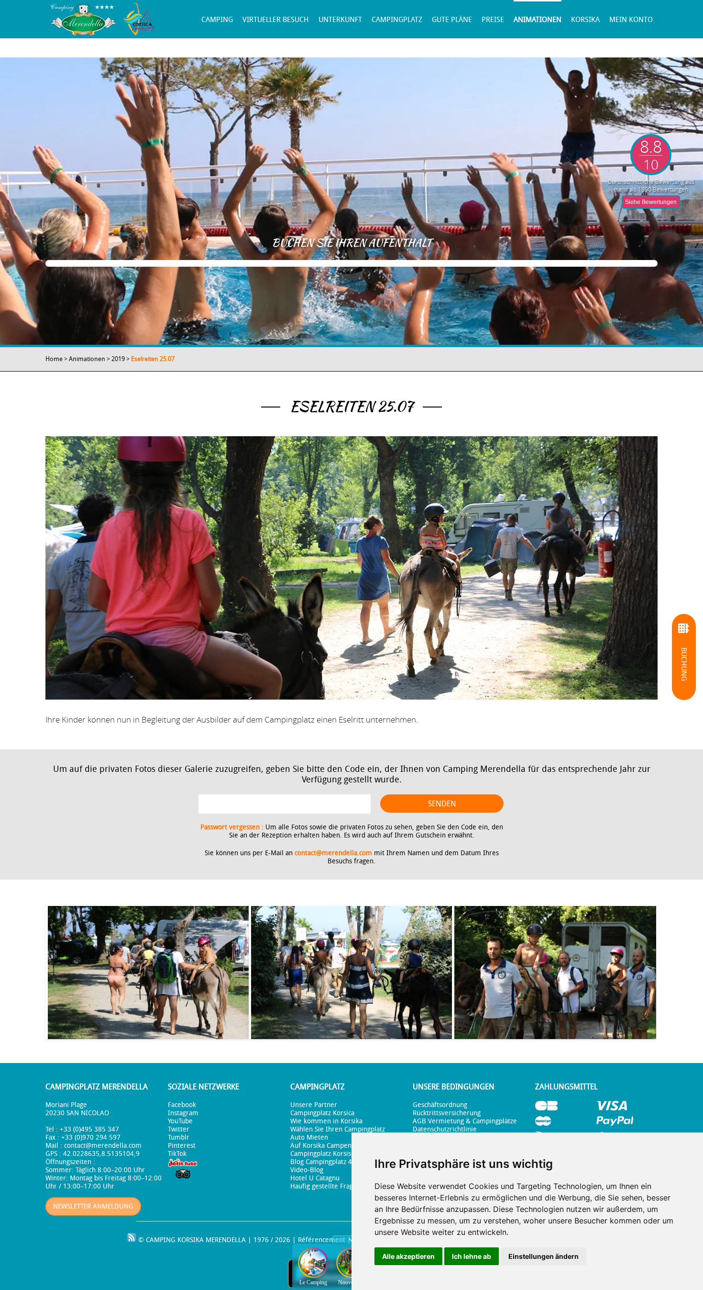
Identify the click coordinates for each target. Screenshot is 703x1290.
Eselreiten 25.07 (153, 358)
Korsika (585, 19)
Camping (217, 19)
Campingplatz (397, 19)
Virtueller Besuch (275, 19)
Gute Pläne (452, 19)
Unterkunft (340, 19)
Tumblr (178, 1137)
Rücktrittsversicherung (447, 1113)
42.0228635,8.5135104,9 (101, 1154)
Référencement (321, 1240)
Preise (493, 19)
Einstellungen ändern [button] (543, 1256)
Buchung (684, 664)
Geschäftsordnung (440, 1105)
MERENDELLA (226, 1240)
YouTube (180, 1121)
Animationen (537, 19)
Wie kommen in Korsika (326, 1121)
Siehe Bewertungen (651, 202)
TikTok (177, 1154)
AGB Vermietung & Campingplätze (465, 1121)
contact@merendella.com (333, 853)
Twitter (178, 1129)
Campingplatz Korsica (322, 1113)
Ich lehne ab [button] (471, 1256)
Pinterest (182, 1146)
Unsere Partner (313, 1105)
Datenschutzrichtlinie (445, 1129)
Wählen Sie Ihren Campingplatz (337, 1129)
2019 (118, 358)
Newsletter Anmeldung (93, 1206)
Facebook (182, 1105)
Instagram (183, 1113)
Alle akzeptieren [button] (408, 1256)
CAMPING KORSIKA (175, 1240)
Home (54, 358)
